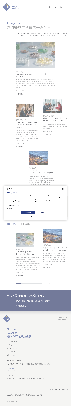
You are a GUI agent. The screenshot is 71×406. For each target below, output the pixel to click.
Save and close (35, 217)
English (11, 189)
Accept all (28, 212)
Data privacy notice (15, 205)
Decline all (43, 212)
